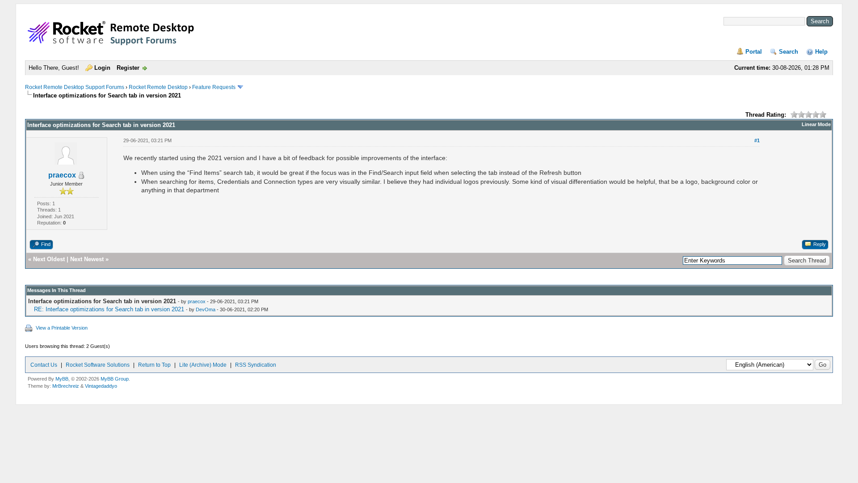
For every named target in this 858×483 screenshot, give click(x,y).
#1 (757, 140)
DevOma (205, 309)
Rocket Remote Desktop (158, 87)
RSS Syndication (255, 365)
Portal (753, 51)
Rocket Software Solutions (98, 365)
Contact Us (43, 365)
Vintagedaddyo (101, 386)
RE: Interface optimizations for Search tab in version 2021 (109, 309)
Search (788, 51)
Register (128, 67)
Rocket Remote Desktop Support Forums (74, 87)
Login (102, 67)
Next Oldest (49, 259)
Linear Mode (816, 124)
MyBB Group (115, 378)
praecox (62, 175)
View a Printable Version (62, 327)
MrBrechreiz (65, 386)
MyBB (61, 378)
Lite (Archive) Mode (203, 365)
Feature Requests (214, 87)
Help (821, 51)
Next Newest (87, 259)
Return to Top (154, 365)
